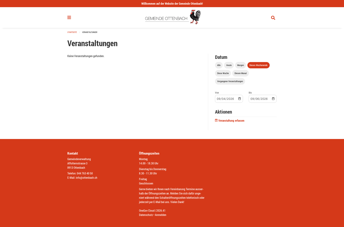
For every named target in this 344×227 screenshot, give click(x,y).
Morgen (240, 65)
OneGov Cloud (147, 210)
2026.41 (161, 210)
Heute (229, 65)
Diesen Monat (241, 73)
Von (217, 92)
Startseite (72, 32)
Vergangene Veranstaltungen (230, 81)
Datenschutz (146, 215)
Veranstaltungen (89, 32)
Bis (250, 92)
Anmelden (160, 215)
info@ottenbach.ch (86, 177)
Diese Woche (223, 73)
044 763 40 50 (85, 173)
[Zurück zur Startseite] (172, 17)
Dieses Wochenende (258, 65)
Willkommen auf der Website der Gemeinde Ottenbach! (172, 3)
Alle (219, 65)
